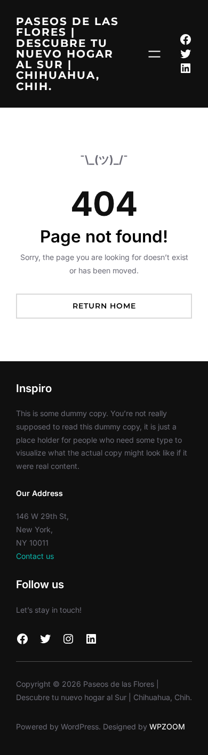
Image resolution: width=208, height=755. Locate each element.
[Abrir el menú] (154, 54)
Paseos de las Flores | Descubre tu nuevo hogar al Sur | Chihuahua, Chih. (67, 53)
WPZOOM (167, 726)
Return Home (104, 306)
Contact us (35, 556)
